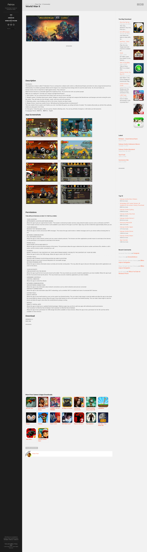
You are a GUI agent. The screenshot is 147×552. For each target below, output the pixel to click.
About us (11, 539)
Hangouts (136, 253)
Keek (121, 53)
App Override (124, 240)
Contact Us (16, 539)
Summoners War (124, 160)
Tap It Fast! (122, 154)
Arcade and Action (31, 448)
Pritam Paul (38, 4)
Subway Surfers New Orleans (128, 199)
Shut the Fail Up (124, 22)
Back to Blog (140, 4)
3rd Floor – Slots (124, 41)
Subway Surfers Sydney (127, 209)
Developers (6, 539)
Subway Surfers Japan (126, 227)
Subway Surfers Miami (126, 235)
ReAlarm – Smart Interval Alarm (128, 139)
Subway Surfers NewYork (127, 214)
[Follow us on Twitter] (14, 25)
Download (30, 316)
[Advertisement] (69, 59)
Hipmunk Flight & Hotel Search (138, 4)
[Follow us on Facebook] (8, 25)
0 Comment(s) (46, 4)
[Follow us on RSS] (11, 25)
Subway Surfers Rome (126, 231)
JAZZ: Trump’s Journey (143, 4)
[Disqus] (69, 482)
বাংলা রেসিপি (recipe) (124, 32)
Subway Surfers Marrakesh (127, 149)
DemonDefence (132, 257)
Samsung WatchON (126, 222)
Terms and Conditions (9, 543)
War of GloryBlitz (125, 62)
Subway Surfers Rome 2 (127, 218)
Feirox (11, 4)
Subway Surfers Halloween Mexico (129, 144)
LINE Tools (123, 95)
